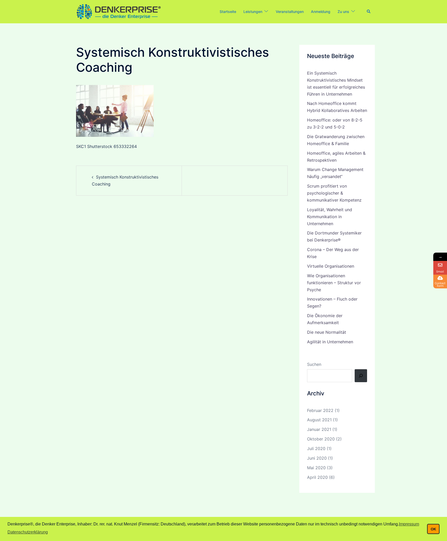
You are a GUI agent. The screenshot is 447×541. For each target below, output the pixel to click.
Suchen (314, 364)
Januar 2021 (319, 429)
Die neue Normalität (326, 332)
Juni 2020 (317, 458)
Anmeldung (320, 11)
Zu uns (343, 11)
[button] (369, 12)
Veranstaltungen (290, 11)
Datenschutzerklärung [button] (28, 532)
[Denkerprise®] (118, 11)
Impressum (409, 524)
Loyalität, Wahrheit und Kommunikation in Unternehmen (329, 216)
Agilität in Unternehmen (330, 341)
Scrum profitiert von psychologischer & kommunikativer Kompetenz (334, 193)
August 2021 (319, 419)
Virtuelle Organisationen (330, 266)
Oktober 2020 (321, 439)
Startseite (228, 11)
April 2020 (317, 477)
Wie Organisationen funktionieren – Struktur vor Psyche (334, 282)
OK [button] (433, 529)
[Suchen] (361, 375)
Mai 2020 (316, 467)
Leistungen (252, 11)
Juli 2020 (316, 448)
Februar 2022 (320, 410)
